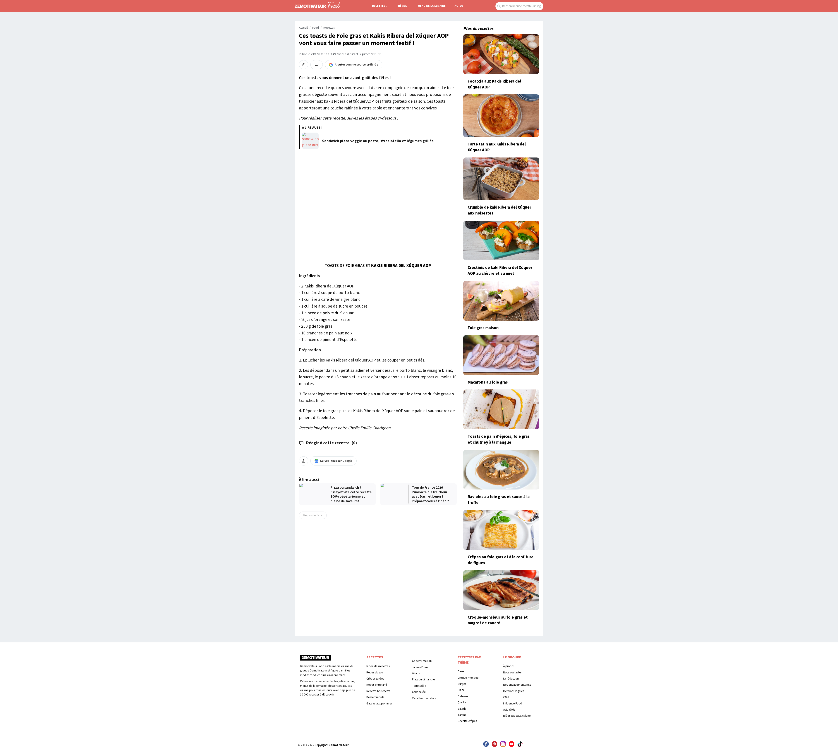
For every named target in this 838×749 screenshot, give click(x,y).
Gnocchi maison (422, 661)
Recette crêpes (467, 721)
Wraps (416, 673)
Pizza (461, 690)
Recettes (378, 6)
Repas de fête (313, 515)
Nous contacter (512, 672)
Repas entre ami (376, 685)
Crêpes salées (375, 678)
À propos (508, 666)
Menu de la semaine (432, 6)
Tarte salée (419, 686)
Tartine (462, 715)
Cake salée (419, 692)
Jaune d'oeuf (420, 667)
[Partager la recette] (303, 64)
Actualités (509, 709)
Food (315, 28)
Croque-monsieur (468, 678)
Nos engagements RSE (517, 685)
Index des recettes (378, 666)
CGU (506, 697)
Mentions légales (513, 691)
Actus (459, 6)
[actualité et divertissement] (315, 659)
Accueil (303, 28)
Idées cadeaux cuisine (517, 716)
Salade (462, 709)
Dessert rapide (375, 697)
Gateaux (463, 696)
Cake (461, 671)
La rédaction (511, 678)
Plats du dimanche (423, 679)
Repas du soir (374, 672)
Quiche (462, 702)
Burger (462, 684)
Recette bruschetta (378, 691)
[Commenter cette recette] (316, 64)
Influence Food (512, 703)
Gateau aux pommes (379, 703)
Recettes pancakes (424, 698)
